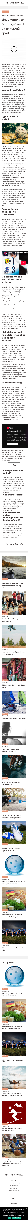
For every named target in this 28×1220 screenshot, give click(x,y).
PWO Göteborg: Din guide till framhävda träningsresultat (11, 816)
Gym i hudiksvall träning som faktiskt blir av (12, 620)
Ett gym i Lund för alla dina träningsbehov (11, 783)
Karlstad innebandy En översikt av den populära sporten (13, 883)
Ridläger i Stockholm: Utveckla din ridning (13, 686)
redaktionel (5, 12)
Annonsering (14, 1203)
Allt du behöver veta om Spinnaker (14, 718)
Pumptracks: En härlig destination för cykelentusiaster (13, 653)
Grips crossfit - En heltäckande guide (12, 949)
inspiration (4, 579)
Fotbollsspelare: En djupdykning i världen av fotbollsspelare (13, 916)
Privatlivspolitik (16, 1217)
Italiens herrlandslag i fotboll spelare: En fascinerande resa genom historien (12, 1095)
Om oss (14, 1206)
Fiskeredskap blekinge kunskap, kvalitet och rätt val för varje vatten (13, 585)
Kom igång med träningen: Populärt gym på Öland (11, 750)
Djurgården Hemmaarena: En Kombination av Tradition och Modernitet (12, 1163)
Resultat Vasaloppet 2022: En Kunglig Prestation (12, 1129)
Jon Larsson (19, 15)
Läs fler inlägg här (14, 544)
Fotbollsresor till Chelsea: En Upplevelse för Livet (11, 850)
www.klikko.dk (15, 1190)
